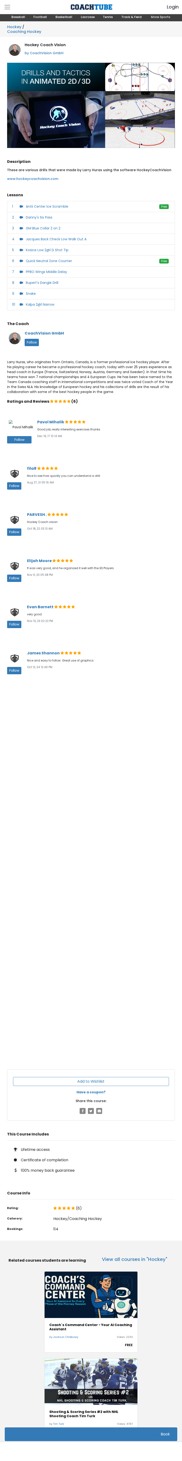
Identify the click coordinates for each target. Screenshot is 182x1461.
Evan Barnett (40, 607)
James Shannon (43, 653)
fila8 (32, 468)
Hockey (14, 27)
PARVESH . (37, 514)
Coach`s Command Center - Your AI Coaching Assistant (90, 1327)
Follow (32, 342)
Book (165, 1434)
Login (169, 7)
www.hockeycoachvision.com (32, 178)
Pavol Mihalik (51, 422)
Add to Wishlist (91, 1081)
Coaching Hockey (24, 31)
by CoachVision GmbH (44, 53)
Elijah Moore (39, 560)
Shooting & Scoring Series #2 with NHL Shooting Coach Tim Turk (83, 1414)
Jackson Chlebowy (65, 1337)
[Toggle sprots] (7, 7)
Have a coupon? (91, 1092)
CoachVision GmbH (44, 333)
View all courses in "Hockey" (134, 1259)
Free (164, 207)
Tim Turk (58, 1424)
